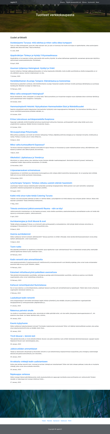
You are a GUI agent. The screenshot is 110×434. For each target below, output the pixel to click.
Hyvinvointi (91, 2)
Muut (97, 2)
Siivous (84, 2)
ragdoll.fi (13, 2)
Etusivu (62, 2)
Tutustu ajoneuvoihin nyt (73, 2)
